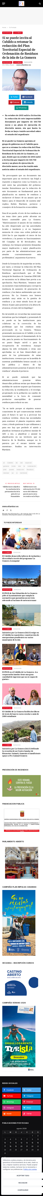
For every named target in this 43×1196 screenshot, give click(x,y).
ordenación (32, 466)
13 (21, 1143)
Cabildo (10, 463)
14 (27, 1143)
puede (11, 469)
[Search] (39, 3)
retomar (6, 473)
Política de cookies (30, 1169)
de (17, 463)
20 (21, 1146)
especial (28, 463)
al (4, 463)
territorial (23, 473)
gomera (6, 466)
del (21, 463)
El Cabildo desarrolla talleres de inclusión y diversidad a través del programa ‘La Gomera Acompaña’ (21, 558)
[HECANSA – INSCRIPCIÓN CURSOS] (21, 982)
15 (32, 1143)
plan (5, 469)
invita (13, 466)
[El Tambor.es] (21, 3)
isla (19, 466)
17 (5, 1146)
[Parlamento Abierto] (21, 863)
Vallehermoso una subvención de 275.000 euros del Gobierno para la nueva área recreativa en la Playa (31, 491)
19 (16, 1146)
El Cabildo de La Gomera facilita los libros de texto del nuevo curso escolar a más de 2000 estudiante (20, 713)
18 (10, 1146)
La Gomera (18, 33)
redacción (20, 469)
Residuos (30, 469)
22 (32, 1146)
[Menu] (3, 3)
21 (27, 1146)
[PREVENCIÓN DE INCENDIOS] (21, 786)
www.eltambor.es (23, 65)
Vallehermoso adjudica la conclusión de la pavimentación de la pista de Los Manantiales (11, 491)
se (13, 473)
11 (10, 1143)
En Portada (7, 33)
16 (38, 1143)
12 (16, 1143)
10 (5, 1143)
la (24, 466)
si (17, 473)
